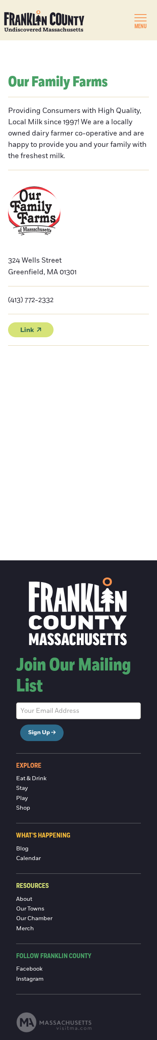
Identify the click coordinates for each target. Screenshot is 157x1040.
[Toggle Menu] (140, 17)
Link (27, 330)
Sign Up (39, 733)
